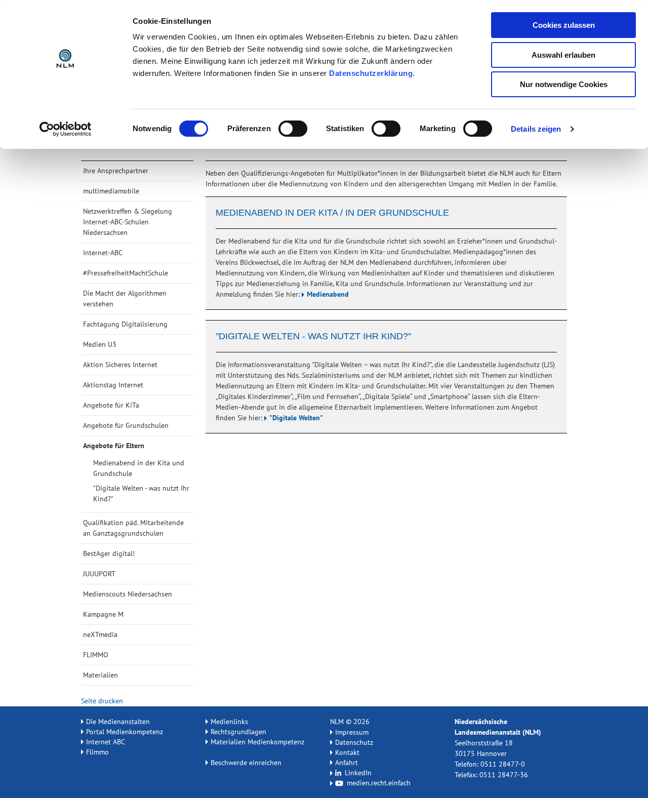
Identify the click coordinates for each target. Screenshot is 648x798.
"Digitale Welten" (296, 417)
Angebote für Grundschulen (126, 425)
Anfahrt (346, 762)
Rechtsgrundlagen (238, 731)
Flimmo (97, 751)
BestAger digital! (109, 553)
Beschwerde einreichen (246, 762)
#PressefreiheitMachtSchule (125, 272)
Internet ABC (105, 741)
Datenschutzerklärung (371, 73)
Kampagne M (103, 614)
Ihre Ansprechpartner (115, 170)
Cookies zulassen (564, 25)
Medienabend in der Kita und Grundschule (138, 468)
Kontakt (347, 752)
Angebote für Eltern (113, 445)
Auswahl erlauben (563, 55)
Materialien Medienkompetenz (257, 741)
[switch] (292, 129)
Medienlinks (229, 721)
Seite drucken (101, 700)
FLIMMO (95, 654)
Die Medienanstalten (118, 721)
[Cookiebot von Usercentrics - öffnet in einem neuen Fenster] (65, 129)
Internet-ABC (103, 252)
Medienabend (328, 294)
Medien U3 (99, 344)
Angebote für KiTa (111, 405)
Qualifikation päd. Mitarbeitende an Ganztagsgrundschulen (133, 528)
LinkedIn (357, 772)
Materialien (100, 675)
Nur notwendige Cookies (564, 84)
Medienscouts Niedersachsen (127, 593)
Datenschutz (354, 742)
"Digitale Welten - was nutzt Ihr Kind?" (141, 493)
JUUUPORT (99, 573)
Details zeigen (536, 129)
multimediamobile (111, 190)
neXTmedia (100, 634)
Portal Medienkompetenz (124, 731)
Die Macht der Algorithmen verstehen (125, 298)
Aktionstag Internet (113, 384)
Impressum (352, 732)
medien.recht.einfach (378, 782)
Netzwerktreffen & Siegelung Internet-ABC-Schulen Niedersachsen (127, 222)
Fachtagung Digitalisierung (125, 324)
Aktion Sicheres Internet (120, 364)
